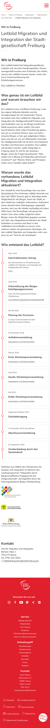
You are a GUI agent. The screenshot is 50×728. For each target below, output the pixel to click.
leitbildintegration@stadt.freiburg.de (21, 560)
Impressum (10, 707)
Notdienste (25, 630)
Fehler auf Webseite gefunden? (25, 637)
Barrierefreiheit (27, 707)
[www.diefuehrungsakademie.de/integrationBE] (11, 512)
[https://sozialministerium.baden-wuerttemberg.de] (11, 527)
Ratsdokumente (25, 649)
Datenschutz (30, 713)
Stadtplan (25, 666)
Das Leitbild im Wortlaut (13, 85)
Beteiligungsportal (25, 621)
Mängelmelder (25, 624)
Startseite (10, 700)
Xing (33, 602)
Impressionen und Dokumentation (21, 342)
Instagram (9, 602)
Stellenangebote (25, 653)
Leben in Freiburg (15, 15)
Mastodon (27, 602)
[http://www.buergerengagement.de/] (11, 496)
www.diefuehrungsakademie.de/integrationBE (26, 300)
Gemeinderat (7, 193)
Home (3, 15)
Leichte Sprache (13, 714)
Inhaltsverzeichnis (28, 700)
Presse (25, 662)
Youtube (21, 602)
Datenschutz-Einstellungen (17, 720)
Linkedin (39, 602)
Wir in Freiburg (13, 60)
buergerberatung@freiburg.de (25, 690)
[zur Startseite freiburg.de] (11, 5)
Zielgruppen (29, 15)
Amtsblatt (25, 656)
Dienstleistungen (25, 646)
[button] (25, 585)
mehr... (10, 271)
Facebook (15, 602)
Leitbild (32, 193)
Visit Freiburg (25, 627)
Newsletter (25, 659)
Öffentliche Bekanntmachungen (25, 633)
